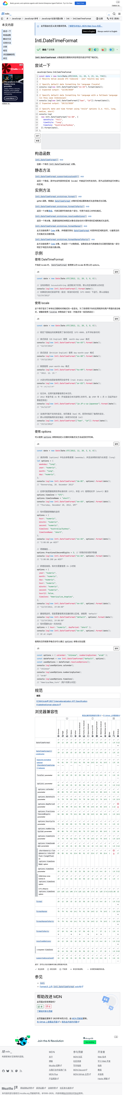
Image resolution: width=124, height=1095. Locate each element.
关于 (51, 1057)
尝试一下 (7, 31)
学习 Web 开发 (104, 1061)
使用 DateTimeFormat (49, 259)
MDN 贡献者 (77, 1018)
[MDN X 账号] (12, 1071)
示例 (5, 46)
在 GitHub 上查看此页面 (47, 1022)
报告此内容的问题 (69, 1022)
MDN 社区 (77, 1057)
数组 (50, 211)
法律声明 (52, 1088)
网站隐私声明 (26, 1088)
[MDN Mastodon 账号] (16, 1071)
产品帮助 (53, 1078)
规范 (5, 50)
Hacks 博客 (103, 1078)
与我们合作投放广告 (57, 1070)
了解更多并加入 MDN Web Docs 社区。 (85, 26)
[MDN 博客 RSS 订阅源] (20, 1071)
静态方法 (7, 39)
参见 (5, 58)
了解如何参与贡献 (44, 1011)
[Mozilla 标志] (9, 1088)
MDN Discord (79, 1070)
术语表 (101, 1074)
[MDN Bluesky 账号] (7, 1071)
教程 (100, 1070)
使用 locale (42, 303)
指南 (100, 1065)
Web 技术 (102, 1057)
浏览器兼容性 (9, 54)
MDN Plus (53, 1074)
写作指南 (77, 1065)
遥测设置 (40, 1088)
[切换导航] (119, 14)
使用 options (43, 431)
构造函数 (7, 35)
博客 (51, 1061)
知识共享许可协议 (71, 1093)
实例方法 (7, 43)
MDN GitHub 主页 (81, 1074)
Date (53, 230)
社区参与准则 (65, 1088)
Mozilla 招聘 (54, 1065)
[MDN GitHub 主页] (3, 1071)
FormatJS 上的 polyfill (60, 986)
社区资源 (77, 1061)
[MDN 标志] (7, 1051)
